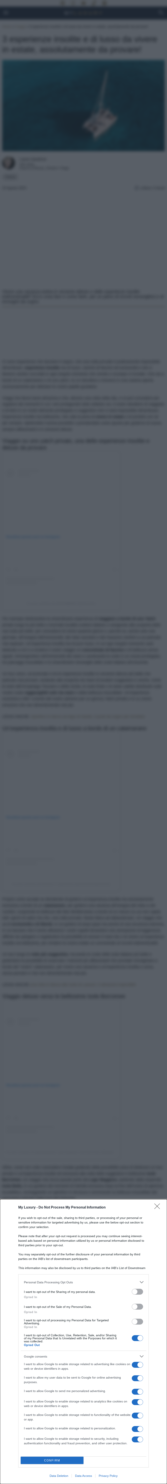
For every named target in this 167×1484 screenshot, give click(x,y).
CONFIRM (52, 1460)
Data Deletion (59, 1475)
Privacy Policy (108, 1475)
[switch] (137, 1292)
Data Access (83, 1475)
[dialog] (83, 1341)
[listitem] (83, 1282)
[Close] (158, 1208)
